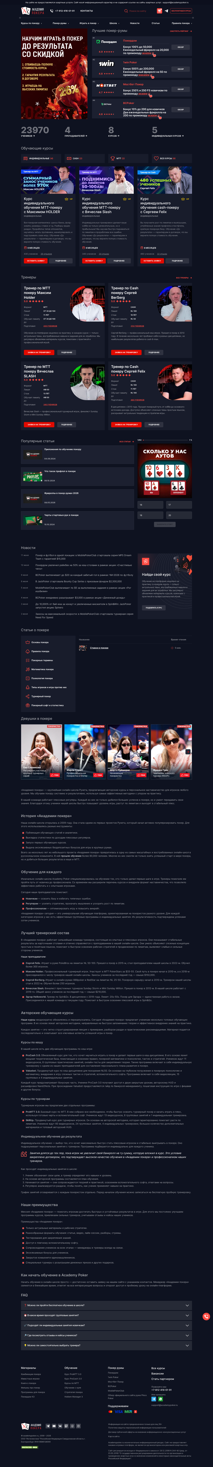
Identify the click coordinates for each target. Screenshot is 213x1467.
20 (170, 515)
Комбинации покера (31, 1374)
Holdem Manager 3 (73, 1396)
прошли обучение (71, 855)
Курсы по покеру (30, 23)
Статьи (156, 23)
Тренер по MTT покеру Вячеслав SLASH (39, 371)
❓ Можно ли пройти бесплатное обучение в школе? (54, 1305)
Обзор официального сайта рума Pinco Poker (127, 1396)
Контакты (86, 10)
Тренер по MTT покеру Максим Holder (37, 293)
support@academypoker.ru (176, 2)
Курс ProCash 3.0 (73, 1378)
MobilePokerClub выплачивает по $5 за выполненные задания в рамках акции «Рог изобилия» (83, 589)
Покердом (130, 40)
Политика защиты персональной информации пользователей (137, 1427)
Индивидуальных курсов (166, 136)
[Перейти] (54, 73)
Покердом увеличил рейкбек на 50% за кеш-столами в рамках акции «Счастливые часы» (84, 567)
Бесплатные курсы (181, 11)
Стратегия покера (73, 1392)
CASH (76, 158)
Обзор (181, 47)
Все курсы (166, 158)
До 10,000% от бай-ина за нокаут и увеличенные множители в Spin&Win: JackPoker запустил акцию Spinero (83, 606)
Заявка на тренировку (39, 352)
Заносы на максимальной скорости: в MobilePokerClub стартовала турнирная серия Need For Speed (84, 615)
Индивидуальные (39, 158)
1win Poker (130, 62)
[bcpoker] (106, 104)
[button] (188, 751)
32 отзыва (162, 254)
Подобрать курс (154, 608)
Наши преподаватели (33, 956)
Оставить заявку (35, 261)
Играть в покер (88, 23)
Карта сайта (113, 1436)
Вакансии (157, 1373)
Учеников (26, 136)
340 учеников (50, 404)
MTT (118, 158)
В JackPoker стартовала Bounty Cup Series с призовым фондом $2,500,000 (79, 581)
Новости (134, 23)
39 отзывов (46, 254)
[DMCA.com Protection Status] (59, 1447)
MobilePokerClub (116, 1390)
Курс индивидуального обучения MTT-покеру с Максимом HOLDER (43, 205)
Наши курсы (28, 1019)
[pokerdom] (106, 42)
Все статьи (125, 441)
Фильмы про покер (30, 1387)
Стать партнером (162, 1378)
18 (141, 515)
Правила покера (181, 23)
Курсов (112, 136)
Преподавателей (74, 136)
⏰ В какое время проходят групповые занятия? (51, 1315)
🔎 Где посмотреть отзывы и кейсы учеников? (50, 1335)
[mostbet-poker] (106, 85)
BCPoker (128, 103)
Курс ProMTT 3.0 (72, 1374)
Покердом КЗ (27, 1396)
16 (141, 505)
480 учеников (137, 400)
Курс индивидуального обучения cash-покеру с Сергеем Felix (159, 205)
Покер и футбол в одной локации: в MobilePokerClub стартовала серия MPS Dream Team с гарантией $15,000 (83, 557)
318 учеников (137, 326)
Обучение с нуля (72, 1387)
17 (170, 505)
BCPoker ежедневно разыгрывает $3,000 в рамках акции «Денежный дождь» (80, 597)
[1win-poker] (106, 63)
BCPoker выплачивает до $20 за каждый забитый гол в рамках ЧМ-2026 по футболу (84, 575)
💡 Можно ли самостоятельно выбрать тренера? (52, 1345)
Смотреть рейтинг (179, 31)
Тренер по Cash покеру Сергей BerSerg (124, 293)
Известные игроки (30, 1378)
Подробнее (60, 261)
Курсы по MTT (71, 1383)
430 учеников (50, 326)
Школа (113, 23)
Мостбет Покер (133, 84)
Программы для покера (33, 1392)
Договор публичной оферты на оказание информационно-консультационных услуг (147, 1432)
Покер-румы (60, 23)
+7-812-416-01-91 (65, 10)
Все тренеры (182, 278)
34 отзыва (104, 254)
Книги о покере (28, 1383)
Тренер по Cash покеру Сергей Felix (128, 369)
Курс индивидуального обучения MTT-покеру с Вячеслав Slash (101, 205)
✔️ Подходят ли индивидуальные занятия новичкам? (54, 1325)
